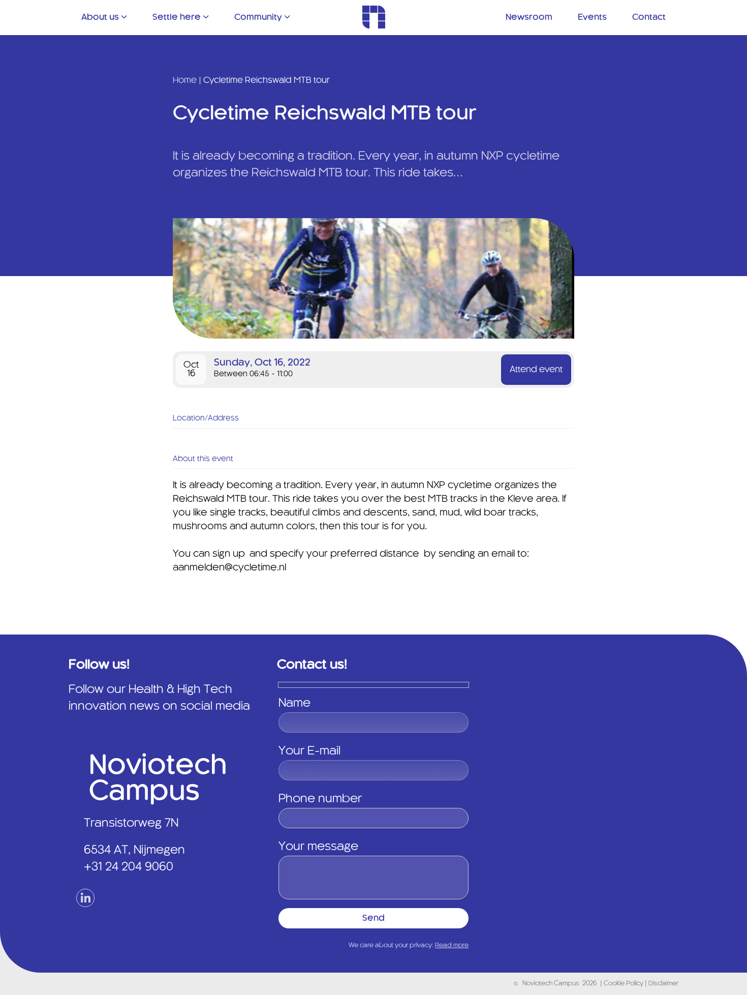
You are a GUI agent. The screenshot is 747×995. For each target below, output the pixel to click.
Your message (318, 847)
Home (185, 80)
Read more (452, 946)
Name (294, 703)
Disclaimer (663, 984)
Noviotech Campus (550, 984)
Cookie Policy (624, 984)
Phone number (320, 799)
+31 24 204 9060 (128, 867)
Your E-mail (309, 751)
